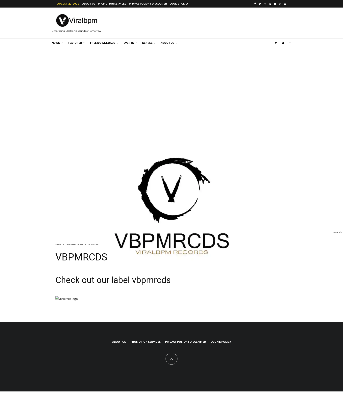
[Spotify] (285, 4)
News (56, 42)
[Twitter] (259, 4)
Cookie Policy (179, 3)
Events (128, 42)
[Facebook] (255, 4)
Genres (147, 42)
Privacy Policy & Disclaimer (148, 3)
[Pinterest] (269, 4)
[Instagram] (264, 4)
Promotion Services (112, 3)
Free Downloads (102, 42)
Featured (75, 42)
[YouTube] (275, 4)
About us (88, 3)
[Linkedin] (280, 4)
